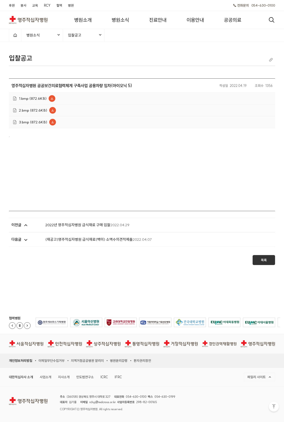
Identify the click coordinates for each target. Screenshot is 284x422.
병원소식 (33, 35)
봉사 (23, 5)
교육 (35, 5)
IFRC (118, 377)
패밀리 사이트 (257, 377)
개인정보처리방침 (20, 361)
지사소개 (64, 377)
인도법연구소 (85, 377)
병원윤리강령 (118, 361)
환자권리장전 (142, 361)
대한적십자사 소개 (21, 377)
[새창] (52, 322)
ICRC (104, 377)
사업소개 (45, 377)
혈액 (59, 5)
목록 (264, 260)
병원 (71, 5)
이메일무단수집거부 (51, 361)
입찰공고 (74, 35)
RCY (47, 5)
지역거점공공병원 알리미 (87, 361)
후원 (12, 5)
